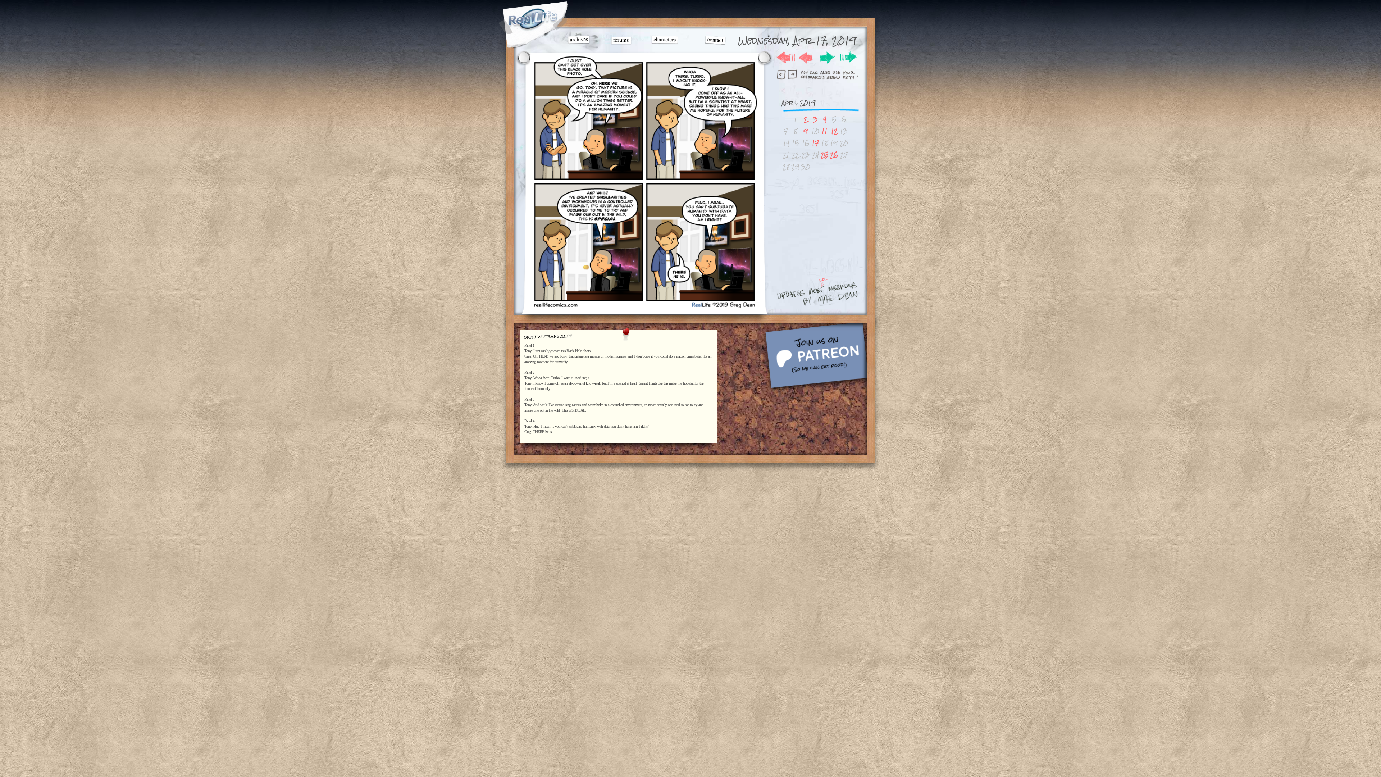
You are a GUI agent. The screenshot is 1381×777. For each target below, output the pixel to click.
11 (825, 131)
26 (834, 155)
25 (825, 155)
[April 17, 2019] (644, 307)
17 (815, 143)
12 (834, 131)
